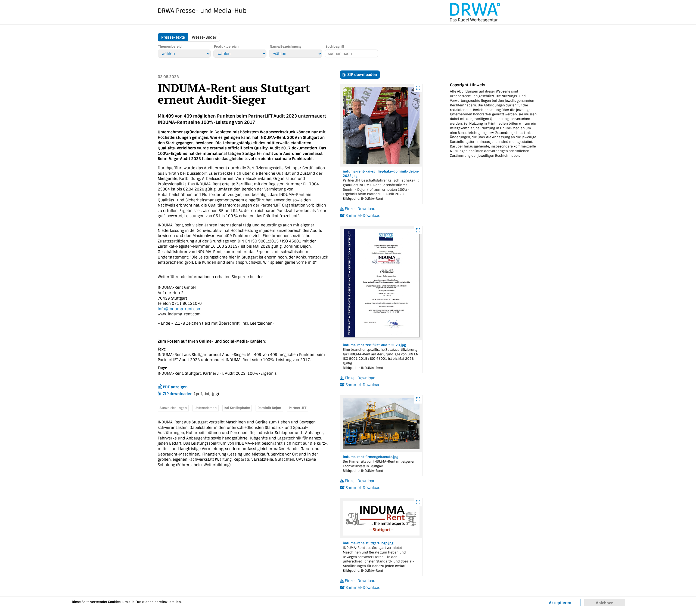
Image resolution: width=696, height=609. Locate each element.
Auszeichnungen (173, 408)
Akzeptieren (560, 602)
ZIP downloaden (176, 393)
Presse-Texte (173, 37)
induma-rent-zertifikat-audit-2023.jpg (374, 345)
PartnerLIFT (297, 408)
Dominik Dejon (269, 408)
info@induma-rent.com (179, 308)
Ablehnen (605, 603)
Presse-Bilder (204, 37)
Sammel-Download (362, 215)
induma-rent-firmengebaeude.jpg (370, 457)
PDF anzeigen (175, 387)
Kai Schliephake (237, 408)
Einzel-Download (359, 208)
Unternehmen (205, 408)
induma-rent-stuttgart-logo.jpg (368, 543)
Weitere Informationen (205, 602)
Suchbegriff (334, 46)
